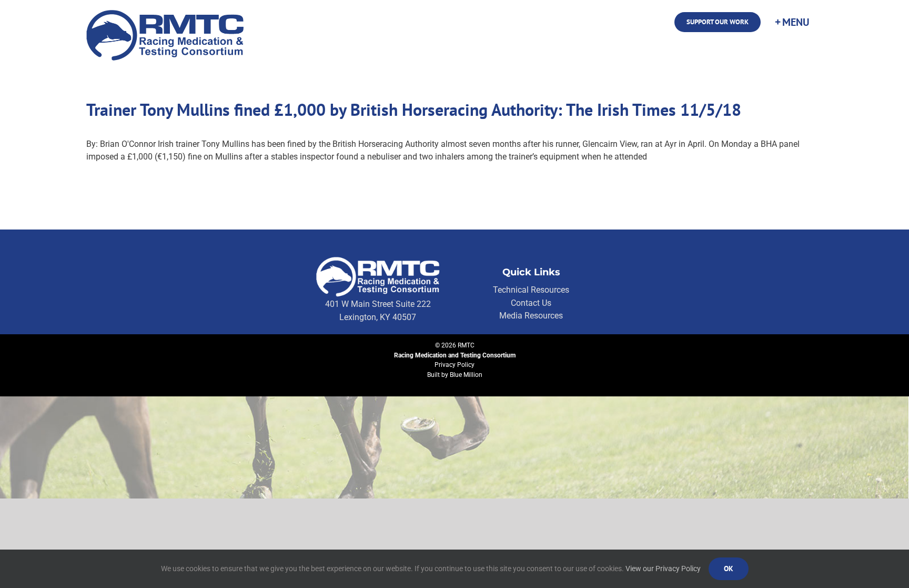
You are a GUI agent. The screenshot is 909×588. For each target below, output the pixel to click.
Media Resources (531, 316)
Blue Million (466, 374)
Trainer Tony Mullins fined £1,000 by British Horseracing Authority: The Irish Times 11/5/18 (413, 109)
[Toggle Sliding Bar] (792, 22)
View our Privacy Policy (663, 568)
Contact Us (531, 303)
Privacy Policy (454, 364)
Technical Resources (531, 290)
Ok (728, 568)
